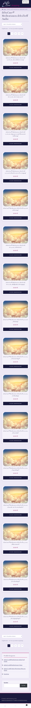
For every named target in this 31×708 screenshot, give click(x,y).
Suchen (6, 682)
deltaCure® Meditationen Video (13, 665)
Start (5, 9)
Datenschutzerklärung (7, 700)
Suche (15, 705)
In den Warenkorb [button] (16, 67)
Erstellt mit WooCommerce (20, 700)
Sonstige (6, 674)
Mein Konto (5, 705)
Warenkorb (24, 704)
